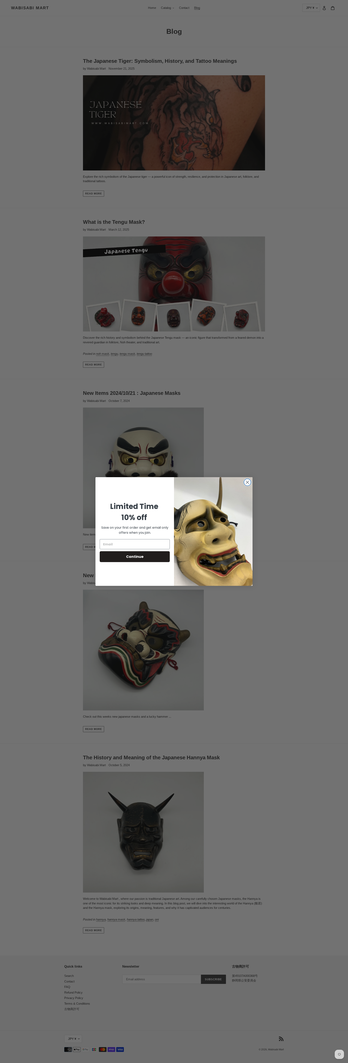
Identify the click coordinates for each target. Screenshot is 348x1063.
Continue (135, 556)
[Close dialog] (247, 482)
